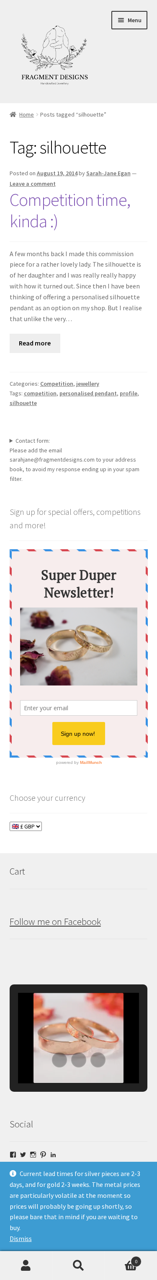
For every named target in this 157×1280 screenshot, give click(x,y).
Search (78, 1265)
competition (40, 393)
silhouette (23, 403)
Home (26, 114)
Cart (121, 1258)
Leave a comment (33, 183)
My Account (26, 1265)
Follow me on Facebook (55, 921)
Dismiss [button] (21, 1238)
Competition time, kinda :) (70, 210)
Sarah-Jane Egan (108, 173)
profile (128, 393)
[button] (59, 1059)
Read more (35, 343)
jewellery (87, 383)
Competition (56, 383)
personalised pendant (88, 393)
